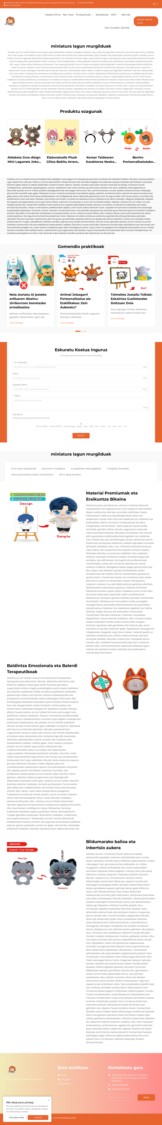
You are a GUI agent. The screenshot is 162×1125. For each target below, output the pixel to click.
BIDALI (81, 435)
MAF (113, 14)
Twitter (63, 1075)
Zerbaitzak (102, 14)
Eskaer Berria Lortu (144, 21)
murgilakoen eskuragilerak (86, 468)
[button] (77, 331)
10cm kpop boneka (70, 474)
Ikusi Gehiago (16, 323)
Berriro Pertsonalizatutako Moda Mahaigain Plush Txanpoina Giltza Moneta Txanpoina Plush (138, 160)
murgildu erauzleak (118, 468)
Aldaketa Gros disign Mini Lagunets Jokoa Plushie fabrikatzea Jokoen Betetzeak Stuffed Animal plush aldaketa (24, 160)
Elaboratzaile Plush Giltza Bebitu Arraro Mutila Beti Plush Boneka (62, 160)
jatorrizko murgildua (53, 468)
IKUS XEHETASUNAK (24, 136)
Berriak (126, 14)
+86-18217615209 (86, 3)
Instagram (65, 1079)
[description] (12, 1069)
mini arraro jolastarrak (23, 468)
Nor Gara (68, 14)
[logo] (15, 21)
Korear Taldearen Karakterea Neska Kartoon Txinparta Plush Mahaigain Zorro (100, 160)
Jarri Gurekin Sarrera (117, 27)
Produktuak (83, 14)
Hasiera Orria (52, 14)
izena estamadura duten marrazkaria (32, 474)
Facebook (65, 1083)
